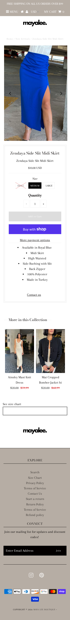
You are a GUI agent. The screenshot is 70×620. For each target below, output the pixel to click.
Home (10, 39)
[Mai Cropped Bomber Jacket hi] (50, 351)
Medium (34, 185)
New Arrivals (23, 39)
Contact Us (35, 493)
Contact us (34, 295)
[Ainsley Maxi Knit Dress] (19, 351)
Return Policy (35, 504)
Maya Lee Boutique (44, 609)
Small (20, 185)
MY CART (54, 12)
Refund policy (35, 515)
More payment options (35, 240)
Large (49, 185)
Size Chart (35, 478)
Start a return (35, 499)
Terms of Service (35, 488)
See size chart (12, 404)
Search (34, 472)
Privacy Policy (35, 483)
